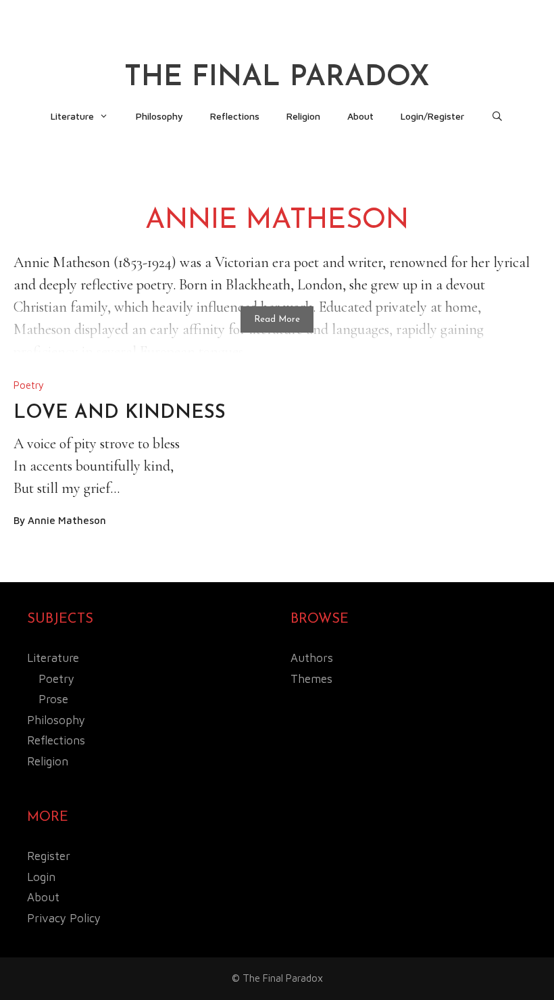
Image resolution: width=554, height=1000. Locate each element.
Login (41, 877)
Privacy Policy (64, 918)
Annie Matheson (67, 520)
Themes (311, 679)
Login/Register (432, 116)
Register (48, 856)
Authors (312, 658)
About (360, 116)
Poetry (29, 385)
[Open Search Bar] (497, 116)
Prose (53, 699)
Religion (303, 116)
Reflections (234, 116)
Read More (277, 319)
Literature (72, 116)
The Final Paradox (277, 78)
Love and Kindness (120, 413)
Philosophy (159, 116)
